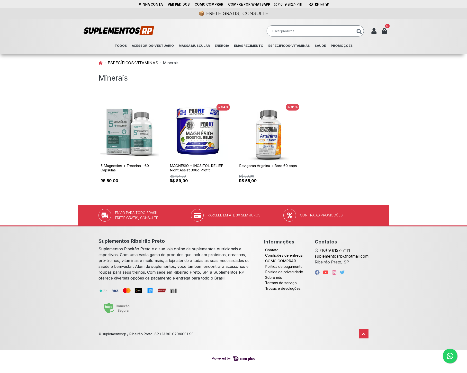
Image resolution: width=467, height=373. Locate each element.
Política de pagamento (284, 266)
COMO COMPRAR (209, 4)
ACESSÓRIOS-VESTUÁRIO (153, 45)
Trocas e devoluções (283, 288)
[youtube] (326, 272)
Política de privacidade (284, 272)
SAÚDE (320, 45)
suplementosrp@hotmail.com (341, 256)
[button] (374, 30)
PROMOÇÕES (342, 45)
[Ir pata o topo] (363, 333)
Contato (271, 250)
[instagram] (335, 272)
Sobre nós (273, 277)
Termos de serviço (281, 282)
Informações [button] (279, 242)
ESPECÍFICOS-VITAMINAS (289, 45)
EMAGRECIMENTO (248, 45)
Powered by (222, 358)
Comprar (132, 188)
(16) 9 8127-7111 (289, 4)
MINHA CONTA (150, 4)
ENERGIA (222, 45)
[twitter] (342, 272)
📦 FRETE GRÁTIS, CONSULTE (233, 13)
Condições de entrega (284, 255)
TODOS (121, 45)
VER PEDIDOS (179, 4)
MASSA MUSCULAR (194, 45)
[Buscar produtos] (359, 31)
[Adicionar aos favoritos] (106, 106)
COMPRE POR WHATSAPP (249, 4)
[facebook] (318, 272)
